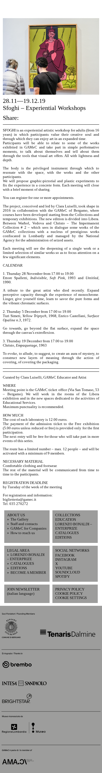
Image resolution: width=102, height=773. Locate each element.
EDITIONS (63, 538)
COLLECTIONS (67, 515)
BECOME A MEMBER (28, 573)
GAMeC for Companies (28, 528)
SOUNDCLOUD (65, 572)
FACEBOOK (65, 555)
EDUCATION (65, 520)
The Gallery (19, 519)
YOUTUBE (64, 568)
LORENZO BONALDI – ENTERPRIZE (73, 526)
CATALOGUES (67, 533)
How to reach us (22, 533)
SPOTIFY (62, 577)
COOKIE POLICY (69, 594)
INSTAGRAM (65, 560)
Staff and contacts (24, 524)
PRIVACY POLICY (69, 589)
